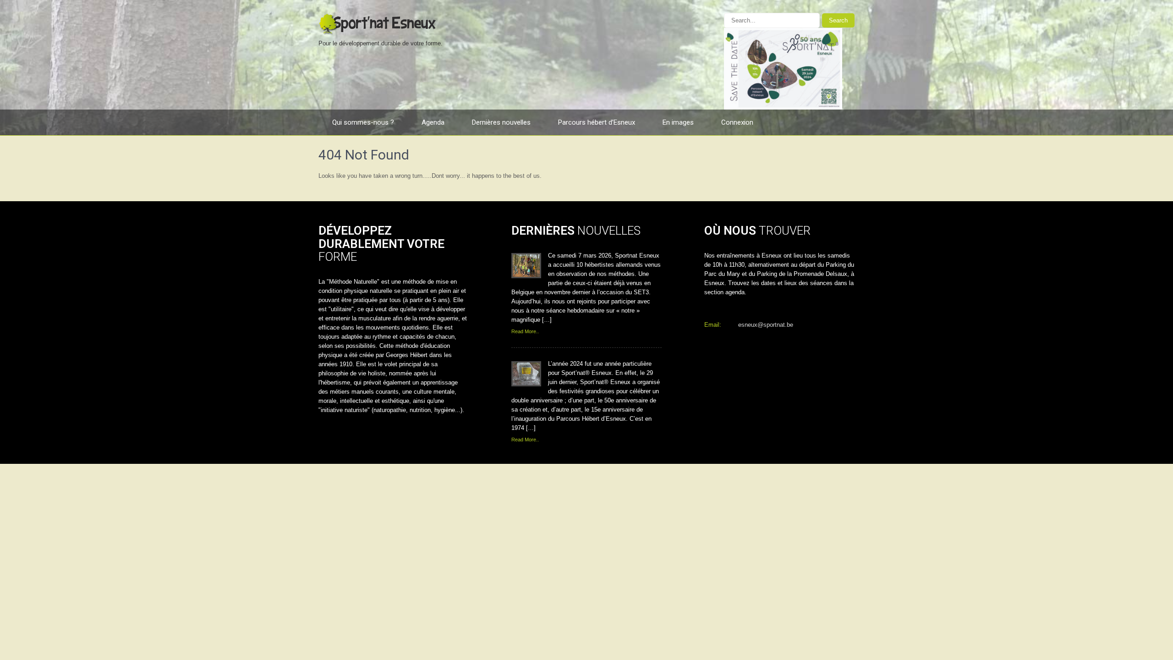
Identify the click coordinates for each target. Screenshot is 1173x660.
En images (678, 122)
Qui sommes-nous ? (363, 122)
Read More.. (525, 331)
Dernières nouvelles (501, 122)
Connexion (737, 122)
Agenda (433, 122)
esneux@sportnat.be (765, 324)
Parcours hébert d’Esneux (596, 122)
